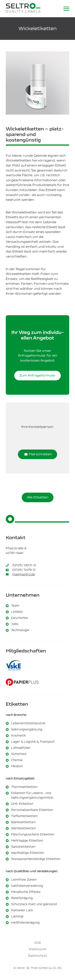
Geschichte (19, 617)
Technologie (20, 630)
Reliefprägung (22, 898)
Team (15, 605)
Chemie (17, 760)
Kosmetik (18, 735)
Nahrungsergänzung (26, 729)
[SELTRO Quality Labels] (23, 8)
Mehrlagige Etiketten (27, 840)
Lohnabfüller (21, 747)
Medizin (17, 766)
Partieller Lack (22, 910)
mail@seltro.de (23, 574)
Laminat (17, 916)
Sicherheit (19, 754)
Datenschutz (37, 955)
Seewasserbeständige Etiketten (35, 859)
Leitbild (16, 611)
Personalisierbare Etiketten (32, 809)
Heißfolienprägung (25, 922)
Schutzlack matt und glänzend (34, 904)
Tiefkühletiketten (24, 816)
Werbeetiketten (23, 828)
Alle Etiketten (37, 497)
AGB (37, 942)
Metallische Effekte (26, 891)
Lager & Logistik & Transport (33, 741)
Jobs (14, 624)
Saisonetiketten (23, 846)
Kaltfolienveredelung (27, 885)
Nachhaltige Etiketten (27, 852)
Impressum (37, 949)
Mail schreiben (40, 454)
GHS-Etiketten (22, 803)
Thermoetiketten (24, 786)
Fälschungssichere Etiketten (32, 834)
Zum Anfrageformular (37, 375)
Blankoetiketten (23, 822)
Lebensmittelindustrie (28, 723)
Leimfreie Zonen (24, 879)
